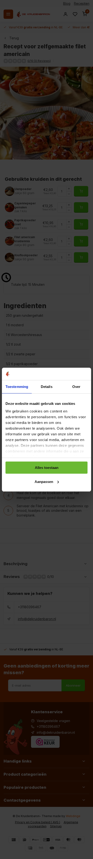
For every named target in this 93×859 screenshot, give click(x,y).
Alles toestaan (46, 468)
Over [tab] (76, 387)
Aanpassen (44, 482)
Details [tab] (46, 387)
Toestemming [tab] (16, 387)
